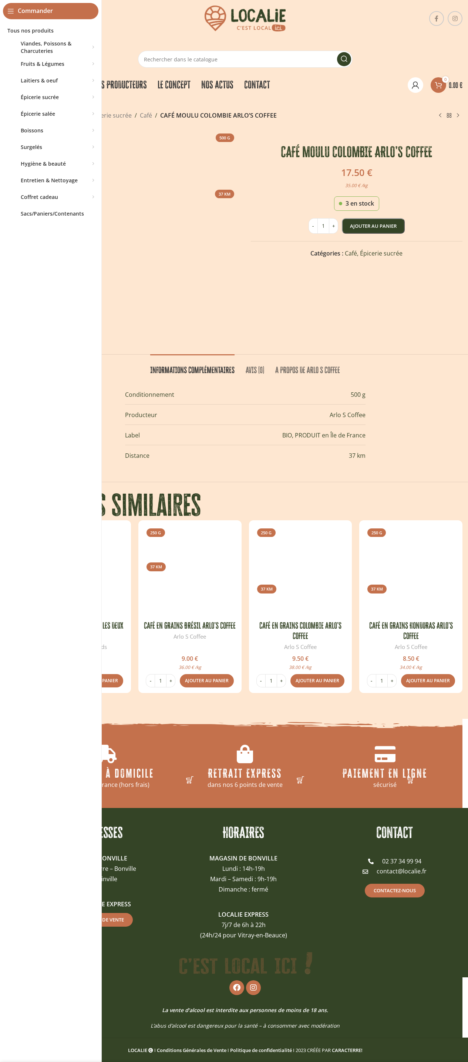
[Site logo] (245, 18)
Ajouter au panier (373, 226)
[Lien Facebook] (436, 18)
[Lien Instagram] (455, 18)
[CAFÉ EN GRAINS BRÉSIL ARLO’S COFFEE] (190, 572)
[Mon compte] (415, 85)
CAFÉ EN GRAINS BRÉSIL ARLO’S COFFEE (190, 625)
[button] (207, 680)
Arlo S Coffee (190, 636)
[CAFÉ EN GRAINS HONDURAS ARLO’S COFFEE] (411, 572)
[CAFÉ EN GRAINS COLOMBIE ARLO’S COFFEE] (301, 572)
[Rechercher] (344, 59)
